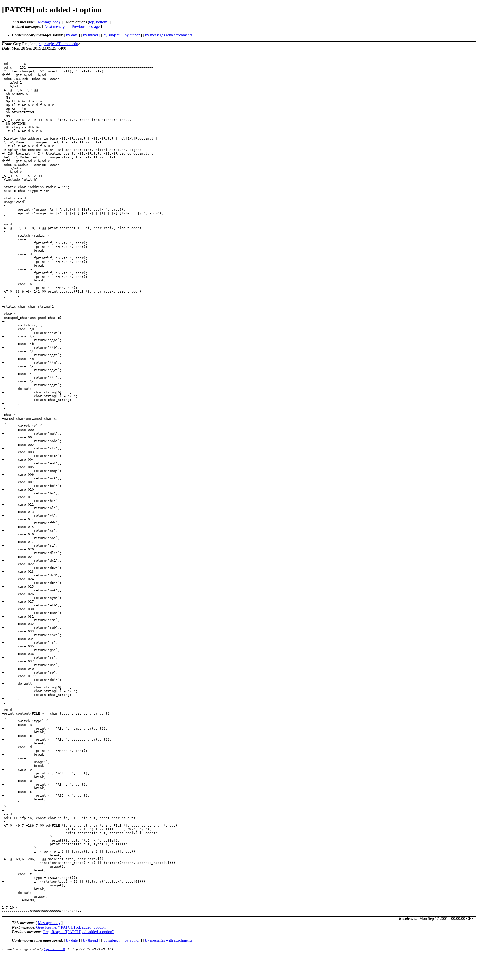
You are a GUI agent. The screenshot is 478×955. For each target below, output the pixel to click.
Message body (49, 22)
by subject (111, 35)
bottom (101, 22)
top (91, 22)
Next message (55, 26)
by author (132, 35)
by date (72, 35)
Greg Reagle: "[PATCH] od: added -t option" (71, 927)
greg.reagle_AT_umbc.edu (57, 44)
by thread (90, 35)
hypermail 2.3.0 (54, 949)
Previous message (86, 26)
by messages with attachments (168, 35)
